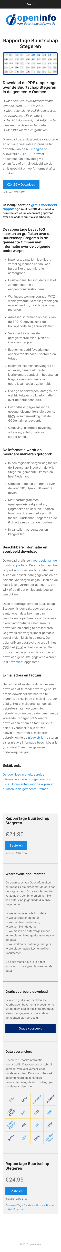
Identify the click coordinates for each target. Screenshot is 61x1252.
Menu (30, 4)
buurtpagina (34, 149)
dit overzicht (14, 662)
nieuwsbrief (36, 737)
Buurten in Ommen (34, 1205)
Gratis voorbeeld (30, 1028)
